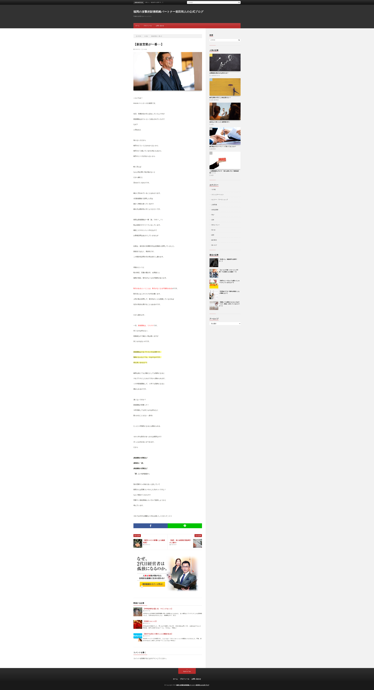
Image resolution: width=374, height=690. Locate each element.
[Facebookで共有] (150, 525)
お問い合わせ (160, 25)
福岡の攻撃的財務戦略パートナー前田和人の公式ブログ (168, 11)
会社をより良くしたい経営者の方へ (219, 122)
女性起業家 (214, 209)
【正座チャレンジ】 (150, 621)
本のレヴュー (215, 225)
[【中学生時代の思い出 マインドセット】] (137, 611)
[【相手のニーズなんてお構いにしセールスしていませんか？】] (213, 284)
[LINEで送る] (185, 525)
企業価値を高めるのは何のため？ (218, 73)
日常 (212, 220)
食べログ (214, 245)
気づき (218, 75)
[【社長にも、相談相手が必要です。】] (213, 262)
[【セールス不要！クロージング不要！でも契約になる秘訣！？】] (213, 273)
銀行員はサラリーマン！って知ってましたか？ (222, 146)
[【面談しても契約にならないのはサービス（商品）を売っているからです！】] (213, 305)
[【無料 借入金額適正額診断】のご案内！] (197, 543)
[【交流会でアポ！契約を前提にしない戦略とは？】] (213, 294)
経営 (212, 99)
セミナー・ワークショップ (219, 199)
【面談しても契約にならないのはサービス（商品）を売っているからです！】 (229, 304)
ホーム (137, 25)
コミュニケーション (217, 194)
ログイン (154, 658)
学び (212, 215)
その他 (145, 49)
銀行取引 (216, 99)
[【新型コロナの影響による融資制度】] (137, 543)
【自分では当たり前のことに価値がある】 (158, 634)
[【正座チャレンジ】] (137, 624)
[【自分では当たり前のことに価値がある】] (137, 637)
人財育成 (213, 75)
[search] (239, 2)
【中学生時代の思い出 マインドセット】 (158, 609)
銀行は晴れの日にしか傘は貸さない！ (220, 97)
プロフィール (148, 25)
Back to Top (187, 671)
